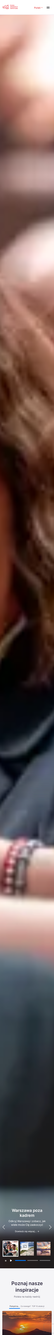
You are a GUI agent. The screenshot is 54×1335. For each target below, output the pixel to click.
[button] (50, 1227)
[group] (10, 1249)
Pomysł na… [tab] (14, 1306)
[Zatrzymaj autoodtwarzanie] (6, 1261)
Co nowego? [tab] (26, 1306)
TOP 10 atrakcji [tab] (38, 1306)
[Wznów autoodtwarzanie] (11, 1261)
